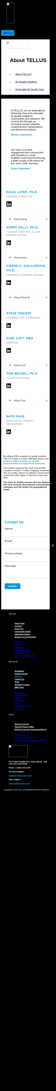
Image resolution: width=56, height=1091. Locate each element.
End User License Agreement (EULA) (30, 730)
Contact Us (19, 679)
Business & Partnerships (25, 637)
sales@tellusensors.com (19, 783)
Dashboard (19, 671)
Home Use (19, 629)
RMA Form (19, 687)
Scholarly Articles (22, 685)
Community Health (22, 632)
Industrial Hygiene (22, 634)
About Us (19, 677)
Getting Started (21, 674)
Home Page (19, 623)
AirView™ (19, 626)
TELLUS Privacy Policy (24, 727)
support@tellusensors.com (20, 776)
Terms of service (22, 724)
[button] (28, 74)
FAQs (17, 682)
